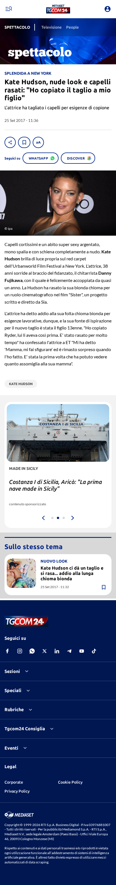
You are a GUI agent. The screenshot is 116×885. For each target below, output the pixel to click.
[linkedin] (57, 651)
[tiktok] (94, 651)
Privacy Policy (17, 791)
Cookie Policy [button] (70, 782)
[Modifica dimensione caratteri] (38, 142)
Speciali (13, 690)
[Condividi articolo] (10, 142)
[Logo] (58, 8)
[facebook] (7, 651)
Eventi (11, 747)
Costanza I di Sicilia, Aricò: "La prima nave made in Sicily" (55, 485)
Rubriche (14, 709)
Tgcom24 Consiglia (25, 728)
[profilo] (107, 9)
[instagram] (20, 651)
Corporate (14, 782)
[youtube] (81, 651)
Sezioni (12, 671)
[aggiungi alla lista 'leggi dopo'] (24, 142)
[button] (58, 8)
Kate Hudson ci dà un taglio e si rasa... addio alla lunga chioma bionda (72, 573)
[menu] (8, 9)
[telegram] (69, 651)
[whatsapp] (32, 651)
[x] (44, 651)
